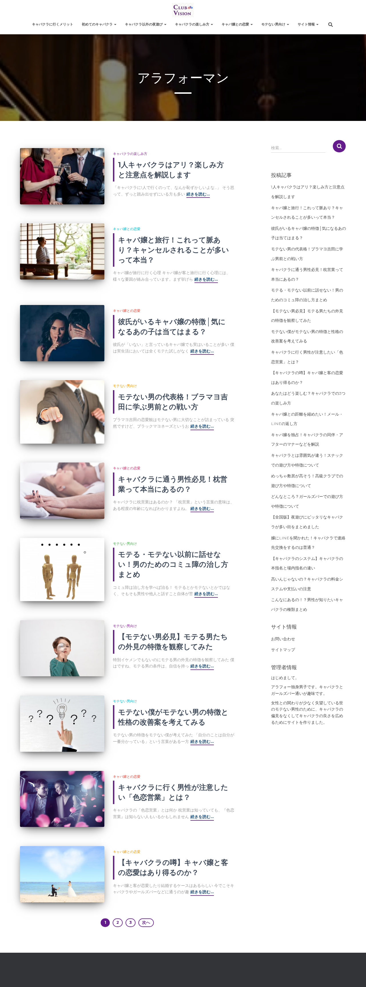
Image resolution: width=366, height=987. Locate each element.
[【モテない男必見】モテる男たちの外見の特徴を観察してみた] (62, 648)
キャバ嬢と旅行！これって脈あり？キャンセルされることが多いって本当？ (173, 250)
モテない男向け (273, 24)
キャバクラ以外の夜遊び (144, 24)
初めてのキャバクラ (98, 24)
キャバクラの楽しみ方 (192, 24)
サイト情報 (307, 24)
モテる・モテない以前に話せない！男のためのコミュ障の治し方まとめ (173, 564)
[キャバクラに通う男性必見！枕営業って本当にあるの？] (62, 490)
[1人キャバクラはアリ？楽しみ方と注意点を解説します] (62, 176)
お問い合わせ (283, 638)
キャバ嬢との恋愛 (236, 24)
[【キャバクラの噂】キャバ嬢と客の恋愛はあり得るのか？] (62, 874)
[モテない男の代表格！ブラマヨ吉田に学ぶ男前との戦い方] (62, 411)
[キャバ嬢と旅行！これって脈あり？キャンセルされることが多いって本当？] (62, 251)
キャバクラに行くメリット (52, 24)
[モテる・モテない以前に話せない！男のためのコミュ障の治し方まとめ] (62, 569)
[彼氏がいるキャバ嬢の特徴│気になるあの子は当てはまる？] (62, 333)
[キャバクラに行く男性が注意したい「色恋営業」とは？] (62, 799)
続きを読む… (198, 194)
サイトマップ (283, 649)
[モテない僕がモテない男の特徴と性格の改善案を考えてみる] (62, 723)
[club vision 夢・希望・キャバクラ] (183, 10)
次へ (146, 922)
